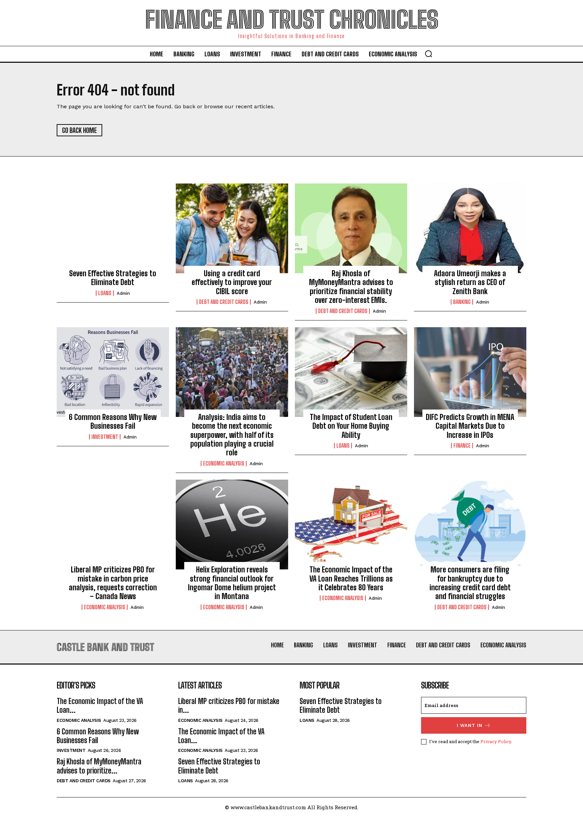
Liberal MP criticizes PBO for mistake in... (228, 705)
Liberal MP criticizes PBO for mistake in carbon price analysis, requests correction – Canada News (113, 583)
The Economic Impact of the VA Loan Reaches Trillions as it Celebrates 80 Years (351, 578)
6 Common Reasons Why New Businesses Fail (113, 421)
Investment (104, 437)
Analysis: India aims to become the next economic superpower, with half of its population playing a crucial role (232, 435)
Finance (462, 445)
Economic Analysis (223, 463)
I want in (469, 725)
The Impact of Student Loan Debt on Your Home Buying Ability (351, 426)
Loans (104, 293)
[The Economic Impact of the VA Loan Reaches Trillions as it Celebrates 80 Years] (351, 524)
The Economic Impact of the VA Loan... (100, 705)
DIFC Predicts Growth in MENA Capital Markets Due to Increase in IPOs (470, 426)
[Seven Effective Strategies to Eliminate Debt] (113, 228)
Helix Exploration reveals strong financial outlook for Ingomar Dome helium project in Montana (232, 583)
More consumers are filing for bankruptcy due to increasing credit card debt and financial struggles (470, 583)
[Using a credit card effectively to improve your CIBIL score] (232, 228)
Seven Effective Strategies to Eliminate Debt (112, 278)
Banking (462, 302)
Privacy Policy (495, 741)
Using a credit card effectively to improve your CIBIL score (232, 282)
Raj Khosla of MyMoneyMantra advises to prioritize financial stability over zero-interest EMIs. (351, 287)
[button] (428, 54)
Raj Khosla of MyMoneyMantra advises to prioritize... (99, 766)
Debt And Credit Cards (223, 302)
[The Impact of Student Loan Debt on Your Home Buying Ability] (351, 372)
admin (123, 293)
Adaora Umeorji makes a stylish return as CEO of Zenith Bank (470, 282)
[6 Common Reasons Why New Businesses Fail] (113, 372)
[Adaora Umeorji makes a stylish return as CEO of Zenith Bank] (470, 228)
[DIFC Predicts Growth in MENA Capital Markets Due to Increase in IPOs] (470, 372)
